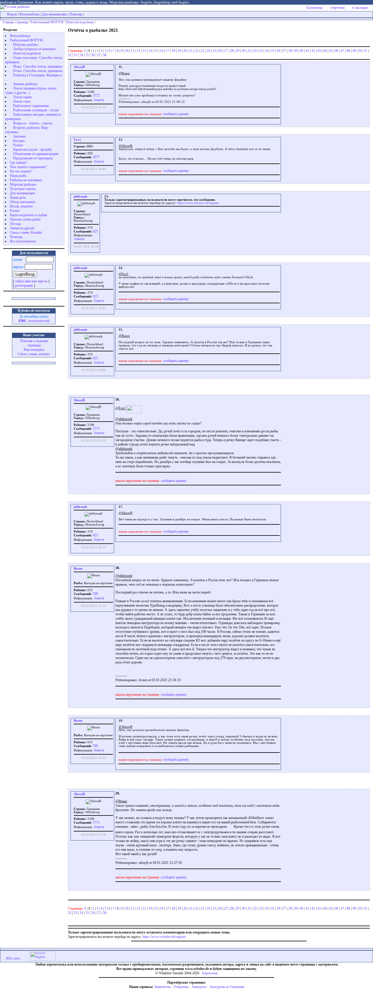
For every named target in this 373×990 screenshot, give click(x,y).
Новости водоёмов (80, 22)
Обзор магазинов (22, 202)
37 (284, 51)
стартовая (337, 8)
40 (301, 51)
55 (87, 55)
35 (272, 51)
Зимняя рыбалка (25, 84)
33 (261, 51)
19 (179, 51)
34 (266, 51)
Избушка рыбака (25, 45)
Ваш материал (34, 350)
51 (365, 51)
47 (342, 51)
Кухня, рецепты (21, 206)
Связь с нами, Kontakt (26, 232)
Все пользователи (23, 241)
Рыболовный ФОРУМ (47, 22)
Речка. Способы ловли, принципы (37, 71)
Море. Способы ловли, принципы (37, 66)
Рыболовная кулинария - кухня (36, 110)
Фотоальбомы (29, 14)
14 (150, 51)
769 (95, 594)
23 (202, 51)
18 (173, 51)
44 (325, 51)
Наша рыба (18, 176)
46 (336, 51)
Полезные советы (23, 189)
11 (132, 51)
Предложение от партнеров (33, 158)
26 (220, 51)
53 (75, 55)
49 (354, 51)
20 (185, 51)
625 (95, 231)
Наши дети (18, 197)
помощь (316, 8)
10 (127, 51)
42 (313, 51)
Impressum (210, 973)
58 (104, 55)
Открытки (181, 987)
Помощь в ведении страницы (34, 343)
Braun (78, 568)
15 (156, 51)
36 (278, 51)
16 (161, 51)
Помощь (76, 14)
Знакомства (162, 987)
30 (243, 51)
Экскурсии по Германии (226, 987)
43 (319, 51)
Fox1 (77, 139)
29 (237, 51)
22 (196, 51)
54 (81, 55)
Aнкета (99, 100)
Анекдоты (198, 987)
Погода (15, 224)
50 (360, 51)
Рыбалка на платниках (26, 180)
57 (99, 55)
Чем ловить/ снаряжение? (28, 167)
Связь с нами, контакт (34, 354)
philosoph (80, 196)
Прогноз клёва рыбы (25, 219)
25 (214, 51)
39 (296, 51)
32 (255, 51)
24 (208, 51)
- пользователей (33, 321)
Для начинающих (54, 14)
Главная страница (15, 22)
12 (138, 51)
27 (226, 51)
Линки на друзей (22, 228)
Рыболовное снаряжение (31, 106)
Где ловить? (18, 163)
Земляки (19, 136)
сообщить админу (176, 114)
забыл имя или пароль (31, 281)
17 (167, 51)
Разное (18, 145)
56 (93, 55)
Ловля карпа (22, 97)
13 (144, 51)
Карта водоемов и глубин (28, 215)
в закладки (360, 8)
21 (191, 51)
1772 (96, 96)
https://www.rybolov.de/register (198, 203)
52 (69, 55)
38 (290, 51)
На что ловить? (21, 171)
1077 (96, 157)
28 (231, 51)
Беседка (18, 141)
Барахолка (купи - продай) (32, 149)
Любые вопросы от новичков (34, 49)
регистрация (24, 285)
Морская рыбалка (23, 184)
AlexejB (79, 66)
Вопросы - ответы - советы (32, 123)
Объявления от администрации (35, 154)
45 (330, 51)
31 (249, 51)
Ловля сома (21, 101)
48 (348, 51)
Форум (12, 14)
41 (307, 51)
